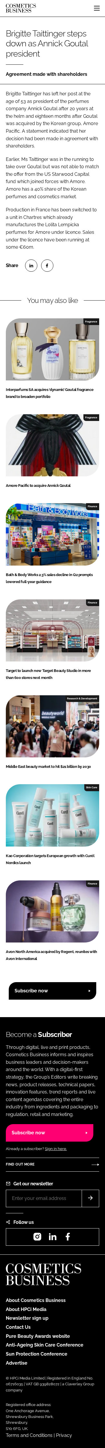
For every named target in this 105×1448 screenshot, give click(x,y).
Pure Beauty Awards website (38, 1336)
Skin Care (91, 787)
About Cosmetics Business (36, 1300)
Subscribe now (31, 991)
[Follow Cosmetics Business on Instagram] (37, 1238)
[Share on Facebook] (47, 265)
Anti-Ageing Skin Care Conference (44, 1345)
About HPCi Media (26, 1309)
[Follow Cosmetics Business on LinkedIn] (52, 1238)
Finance (92, 506)
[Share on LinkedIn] (31, 265)
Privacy (64, 1435)
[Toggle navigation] (96, 8)
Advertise (16, 1363)
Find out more (20, 1164)
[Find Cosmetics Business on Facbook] (67, 1238)
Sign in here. (56, 1149)
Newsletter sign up (27, 1318)
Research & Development (82, 698)
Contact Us (18, 1327)
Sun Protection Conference (36, 1354)
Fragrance (91, 321)
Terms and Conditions (29, 1435)
